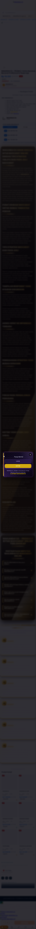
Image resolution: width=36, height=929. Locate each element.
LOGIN (18, 461)
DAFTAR (18, 466)
